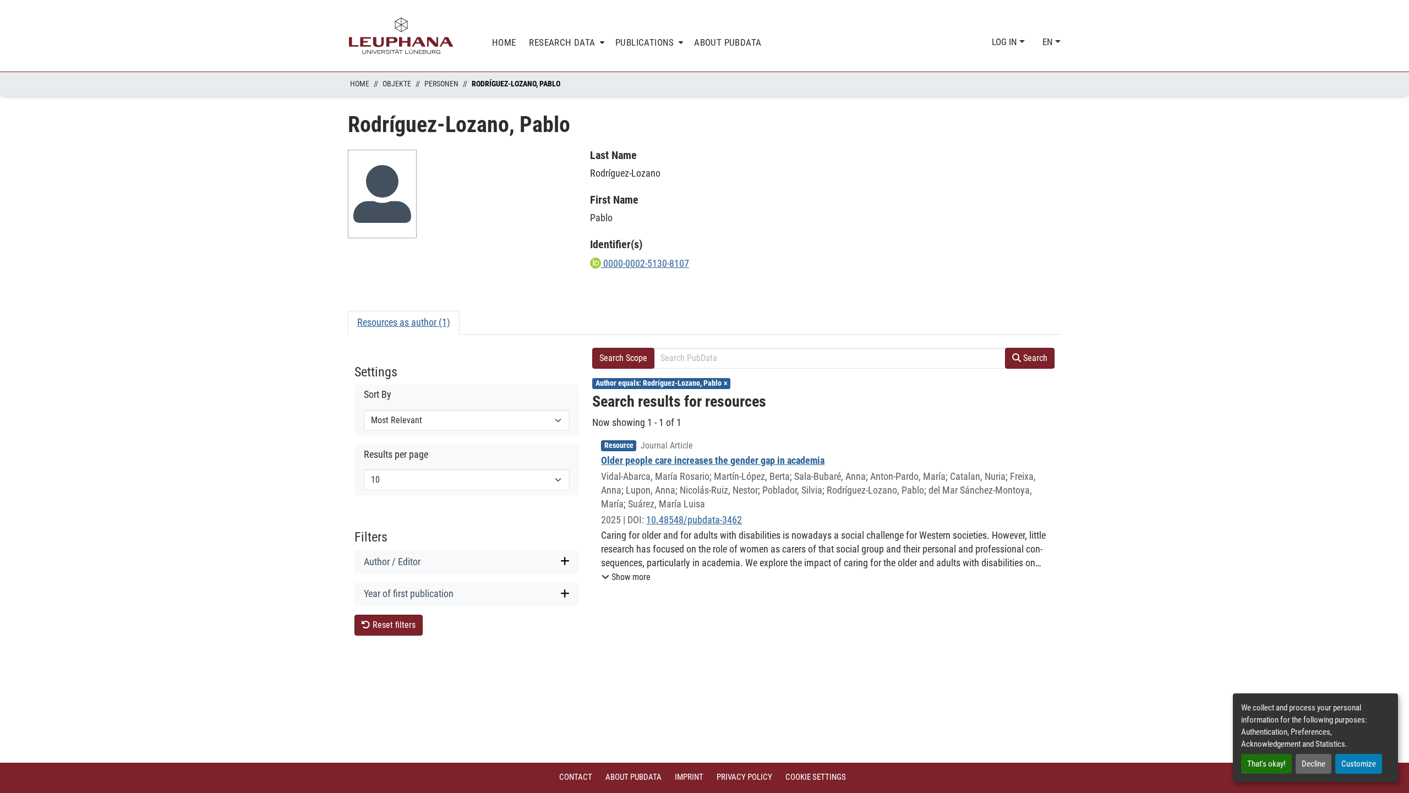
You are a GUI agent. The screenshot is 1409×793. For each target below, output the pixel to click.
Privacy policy (744, 777)
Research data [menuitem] (562, 42)
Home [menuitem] (504, 42)
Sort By (377, 395)
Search (1034, 358)
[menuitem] (565, 42)
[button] (626, 577)
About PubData (633, 777)
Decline (1313, 764)
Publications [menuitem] (644, 42)
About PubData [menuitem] (727, 42)
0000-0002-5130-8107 (645, 263)
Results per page (396, 455)
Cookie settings (815, 777)
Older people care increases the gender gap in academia (712, 460)
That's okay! (1266, 764)
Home (359, 83)
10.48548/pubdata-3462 (694, 520)
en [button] (1048, 41)
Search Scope (623, 358)
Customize (1358, 764)
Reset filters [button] (393, 625)
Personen (441, 83)
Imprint (689, 777)
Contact (575, 777)
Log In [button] (1005, 41)
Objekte (397, 83)
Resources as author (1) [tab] (403, 322)
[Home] (401, 36)
